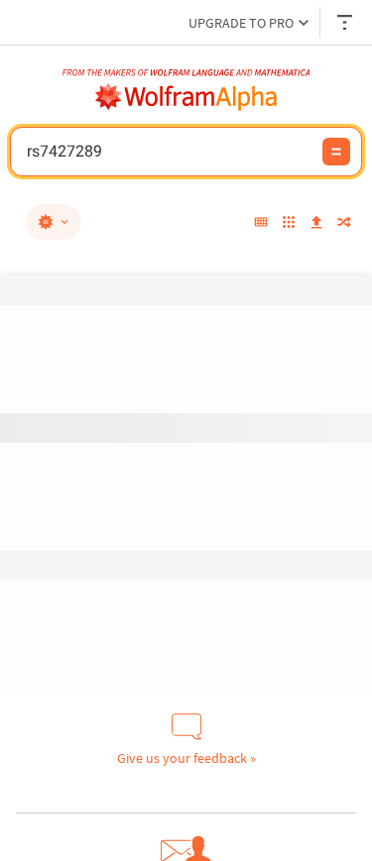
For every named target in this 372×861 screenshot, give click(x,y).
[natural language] (53, 222)
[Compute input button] (336, 151)
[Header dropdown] (346, 22)
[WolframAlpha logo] (186, 97)
